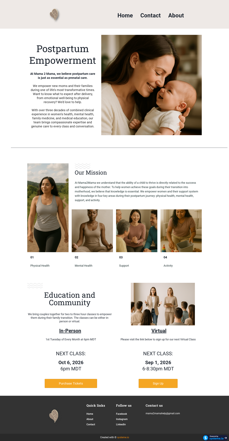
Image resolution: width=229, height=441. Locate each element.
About (176, 15)
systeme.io (123, 437)
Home (125, 15)
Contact (150, 15)
